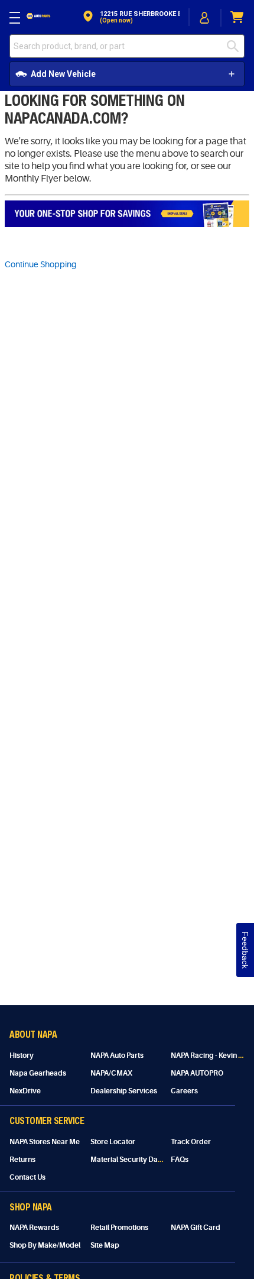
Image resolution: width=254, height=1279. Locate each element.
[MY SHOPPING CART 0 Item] (237, 17)
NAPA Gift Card (195, 1227)
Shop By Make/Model (44, 1245)
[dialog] (204, 17)
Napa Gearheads (37, 1073)
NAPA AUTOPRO (197, 1073)
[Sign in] (204, 18)
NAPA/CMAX (111, 1073)
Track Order (191, 1142)
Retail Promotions (119, 1227)
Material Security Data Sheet (137, 1159)
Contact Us (27, 1177)
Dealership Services (123, 1091)
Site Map (104, 1245)
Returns (22, 1159)
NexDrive (25, 1091)
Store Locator (112, 1142)
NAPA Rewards (34, 1227)
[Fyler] (127, 213)
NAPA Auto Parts (117, 1055)
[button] (130, 17)
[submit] (236, 46)
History (21, 1055)
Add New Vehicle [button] (63, 74)
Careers (184, 1091)
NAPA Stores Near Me (44, 1142)
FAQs (179, 1159)
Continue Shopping (41, 264)
